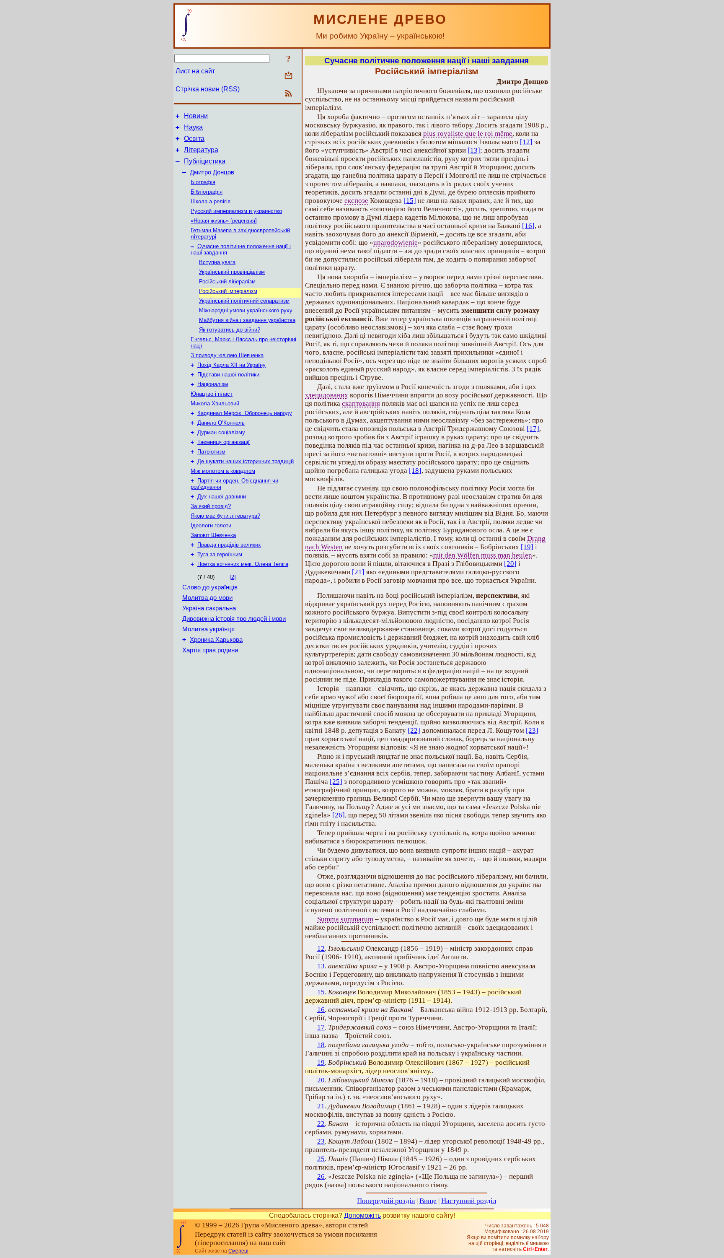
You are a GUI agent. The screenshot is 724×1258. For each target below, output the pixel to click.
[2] (233, 577)
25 (321, 1159)
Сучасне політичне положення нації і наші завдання (426, 60)
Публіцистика (204, 161)
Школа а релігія (210, 201)
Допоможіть (362, 1215)
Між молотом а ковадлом (223, 471)
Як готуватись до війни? (229, 330)
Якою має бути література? (225, 516)
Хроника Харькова (216, 639)
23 (321, 1141)
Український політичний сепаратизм (244, 301)
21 (321, 1106)
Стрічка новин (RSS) (208, 89)
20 (321, 1080)
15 (321, 992)
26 (321, 1176)
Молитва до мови (207, 597)
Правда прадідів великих (229, 545)
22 (321, 1124)
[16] (528, 226)
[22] (414, 730)
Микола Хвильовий (215, 403)
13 (321, 966)
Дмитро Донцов (212, 172)
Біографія (203, 182)
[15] (409, 201)
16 (321, 1010)
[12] (526, 142)
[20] (510, 564)
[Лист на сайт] (288, 76)
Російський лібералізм (227, 281)
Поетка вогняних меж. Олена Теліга (242, 564)
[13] (474, 150)
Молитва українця (208, 629)
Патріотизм (211, 452)
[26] (338, 815)
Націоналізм (212, 384)
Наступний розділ (468, 1201)
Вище (428, 1201)
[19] (527, 547)
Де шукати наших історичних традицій (245, 461)
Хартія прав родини (210, 650)
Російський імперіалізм (228, 291)
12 (321, 948)
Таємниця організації (223, 442)
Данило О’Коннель (221, 423)
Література (201, 149)
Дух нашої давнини (221, 496)
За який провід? (211, 506)
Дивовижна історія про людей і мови (234, 618)
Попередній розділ (386, 1201)
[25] (336, 782)
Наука (193, 127)
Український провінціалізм (232, 272)
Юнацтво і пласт (212, 394)
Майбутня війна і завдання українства (247, 320)
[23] (532, 730)
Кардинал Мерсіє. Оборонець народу (244, 413)
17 (321, 1027)
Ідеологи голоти (211, 525)
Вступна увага (217, 262)
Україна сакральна (209, 608)
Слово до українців (210, 587)
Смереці (238, 1251)
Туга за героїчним (219, 554)
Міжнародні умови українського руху (245, 310)
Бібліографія (206, 192)
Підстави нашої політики (228, 374)
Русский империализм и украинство (236, 211)
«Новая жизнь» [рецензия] (224, 221)
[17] (533, 429)
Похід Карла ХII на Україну (231, 365)
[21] (358, 572)
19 (321, 1062)
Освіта (194, 138)
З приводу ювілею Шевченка (227, 355)
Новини (196, 115)
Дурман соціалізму (221, 432)
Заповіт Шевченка (213, 535)
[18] (415, 471)
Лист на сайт (195, 71)
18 (321, 1045)
